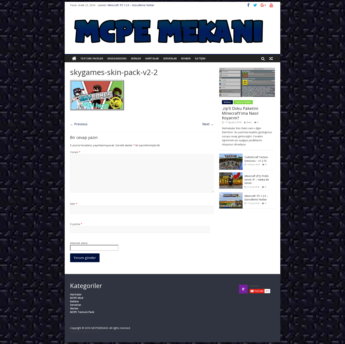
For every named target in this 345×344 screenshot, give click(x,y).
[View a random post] (271, 58)
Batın (249, 122)
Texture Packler (91, 58)
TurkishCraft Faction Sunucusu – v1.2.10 (256, 158)
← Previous (79, 124)
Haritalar (152, 58)
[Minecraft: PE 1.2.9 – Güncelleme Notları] (231, 194)
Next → (208, 124)
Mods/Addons (116, 58)
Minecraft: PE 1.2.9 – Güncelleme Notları (130, 5)
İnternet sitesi (79, 243)
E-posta (76, 224)
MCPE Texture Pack (82, 312)
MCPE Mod (76, 297)
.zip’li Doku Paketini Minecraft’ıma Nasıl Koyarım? (240, 113)
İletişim (200, 58)
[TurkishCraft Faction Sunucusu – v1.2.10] (231, 155)
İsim (73, 203)
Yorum (75, 152)
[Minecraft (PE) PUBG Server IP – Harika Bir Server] (231, 174)
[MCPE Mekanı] (170, 14)
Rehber (186, 58)
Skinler (136, 58)
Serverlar (170, 58)
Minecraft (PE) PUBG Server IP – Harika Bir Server (256, 179)
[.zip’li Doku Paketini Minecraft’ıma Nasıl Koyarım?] (247, 69)
